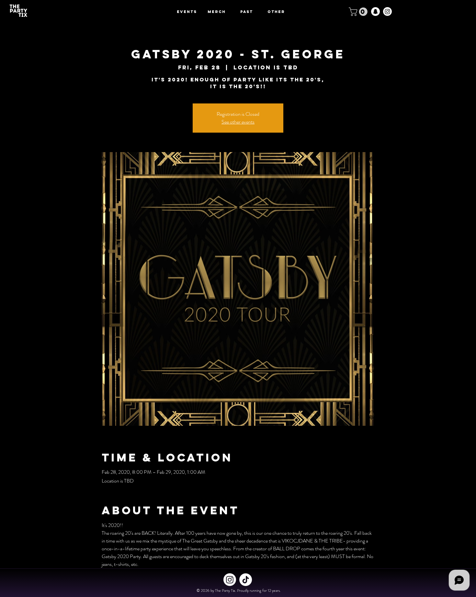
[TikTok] (245, 579)
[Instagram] (387, 11)
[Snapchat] (375, 11)
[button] (359, 11)
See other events (238, 121)
